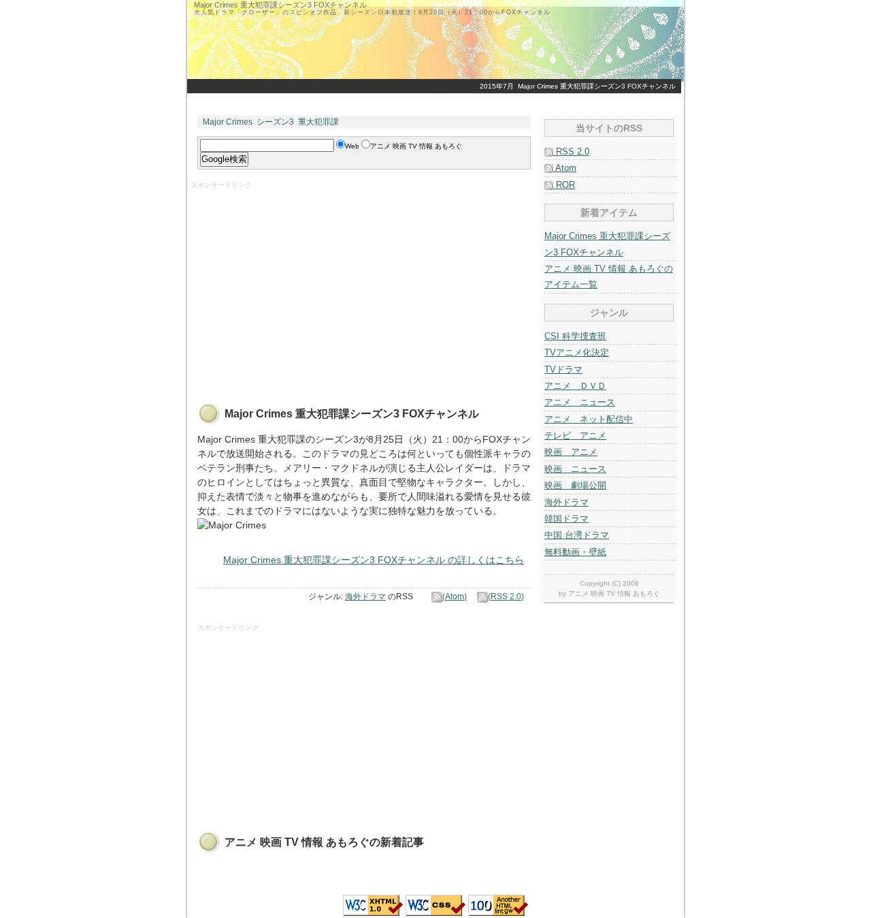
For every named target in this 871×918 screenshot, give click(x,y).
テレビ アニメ (575, 435)
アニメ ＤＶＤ (575, 386)
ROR (564, 185)
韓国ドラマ (566, 518)
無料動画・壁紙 (575, 552)
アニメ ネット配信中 (588, 419)
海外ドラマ (365, 596)
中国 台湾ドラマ (576, 535)
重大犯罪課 (318, 122)
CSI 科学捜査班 (575, 336)
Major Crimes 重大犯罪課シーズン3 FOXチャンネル (597, 86)
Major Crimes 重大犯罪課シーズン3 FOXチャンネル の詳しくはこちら (373, 559)
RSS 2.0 (571, 151)
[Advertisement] (305, 285)
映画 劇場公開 (575, 485)
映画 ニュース (575, 469)
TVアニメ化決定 (576, 352)
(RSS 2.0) (506, 596)
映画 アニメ (570, 452)
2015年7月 (497, 86)
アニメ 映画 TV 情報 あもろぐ (614, 593)
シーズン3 (275, 122)
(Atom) (454, 596)
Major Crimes (227, 122)
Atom (564, 168)
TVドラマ (563, 369)
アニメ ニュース (579, 402)
